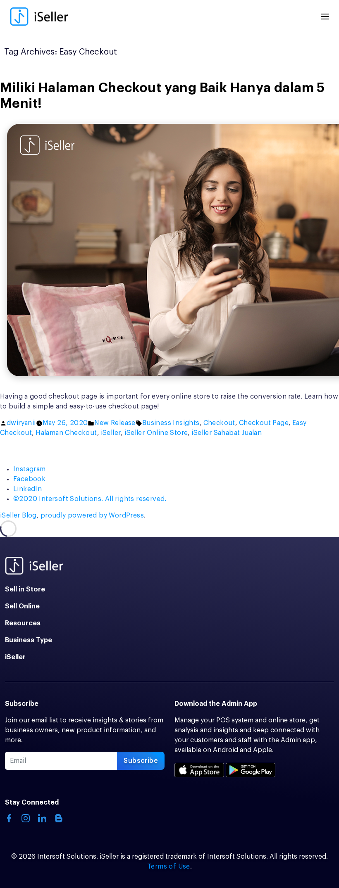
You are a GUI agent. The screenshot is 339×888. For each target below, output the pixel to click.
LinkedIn (27, 489)
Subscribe (141, 760)
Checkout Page (264, 423)
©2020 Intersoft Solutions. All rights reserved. (90, 499)
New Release (114, 423)
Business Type (28, 640)
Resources (23, 623)
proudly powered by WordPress (92, 515)
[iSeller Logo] (39, 16)
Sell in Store (25, 589)
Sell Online (22, 606)
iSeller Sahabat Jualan (226, 433)
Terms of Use (168, 866)
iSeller (111, 433)
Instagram (29, 469)
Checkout (219, 423)
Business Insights (171, 423)
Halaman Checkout (66, 433)
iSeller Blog (18, 515)
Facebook (29, 479)
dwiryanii (21, 423)
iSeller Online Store (156, 433)
